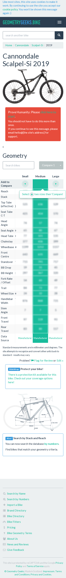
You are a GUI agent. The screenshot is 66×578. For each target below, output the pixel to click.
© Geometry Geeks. (14, 571)
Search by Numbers (18, 499)
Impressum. (49, 571)
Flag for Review (43, 360)
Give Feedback (15, 549)
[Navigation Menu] (59, 22)
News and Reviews (18, 544)
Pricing (11, 527)
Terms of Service (35, 566)
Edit (59, 360)
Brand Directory (16, 510)
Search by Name (16, 493)
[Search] (59, 35)
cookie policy (10, 9)
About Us (12, 538)
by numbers (51, 443)
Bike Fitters (14, 521)
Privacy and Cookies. (41, 574)
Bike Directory (15, 516)
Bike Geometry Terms (19, 533)
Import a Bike (15, 504)
